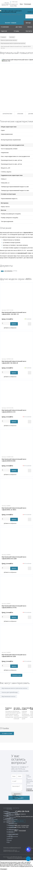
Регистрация (27, 4)
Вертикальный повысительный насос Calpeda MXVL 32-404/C (14, 508)
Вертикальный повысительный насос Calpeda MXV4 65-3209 (14, 655)
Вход (21, 4)
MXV (28, 279)
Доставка (19, 27)
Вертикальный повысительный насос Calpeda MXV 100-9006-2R (14, 362)
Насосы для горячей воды (10, 692)
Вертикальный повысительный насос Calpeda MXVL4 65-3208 (14, 557)
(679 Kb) (10, 271)
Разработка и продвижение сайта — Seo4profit (20, 858)
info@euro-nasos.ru (20, 814)
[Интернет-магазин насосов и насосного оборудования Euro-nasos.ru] (12, 11)
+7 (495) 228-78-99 (22, 811)
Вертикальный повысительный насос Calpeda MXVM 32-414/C (14, 606)
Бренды (28, 22)
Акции (11, 838)
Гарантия (4, 31)
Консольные (12, 829)
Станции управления (12, 826)
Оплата (29, 27)
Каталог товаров (10, 22)
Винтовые (12, 832)
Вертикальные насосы (8, 696)
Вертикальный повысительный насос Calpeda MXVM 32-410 (14, 411)
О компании (5, 27)
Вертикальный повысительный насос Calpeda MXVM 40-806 (14, 460)
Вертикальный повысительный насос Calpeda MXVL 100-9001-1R (14, 313)
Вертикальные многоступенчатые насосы (14, 688)
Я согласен (3, 869)
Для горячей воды (9, 840)
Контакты (29, 31)
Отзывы (16, 31)
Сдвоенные (12, 817)
